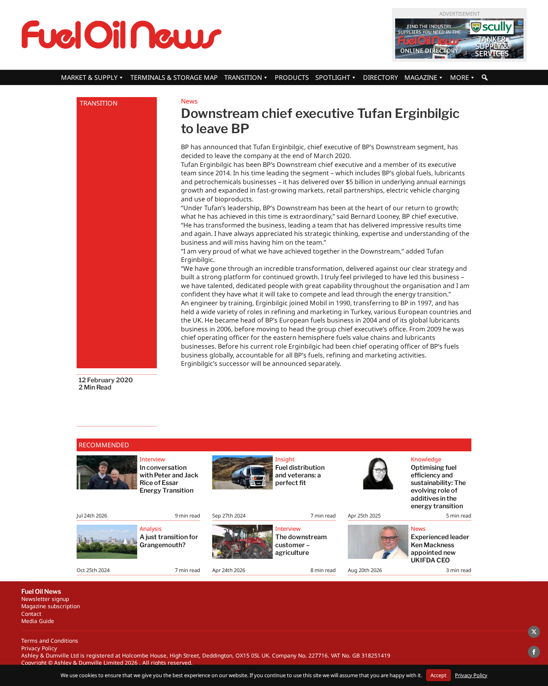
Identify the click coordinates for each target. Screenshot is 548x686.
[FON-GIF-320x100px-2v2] (459, 38)
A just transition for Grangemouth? (169, 540)
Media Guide (37, 621)
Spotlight (332, 77)
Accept (438, 675)
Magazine (420, 77)
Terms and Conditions (49, 640)
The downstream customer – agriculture (301, 544)
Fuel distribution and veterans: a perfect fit (300, 475)
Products (292, 77)
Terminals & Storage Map (174, 77)
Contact (31, 613)
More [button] (459, 77)
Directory (380, 77)
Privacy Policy (39, 648)
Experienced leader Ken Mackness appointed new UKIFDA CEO (440, 548)
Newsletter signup (45, 599)
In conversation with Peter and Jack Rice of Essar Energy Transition (169, 479)
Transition (243, 77)
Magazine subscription (50, 606)
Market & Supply (89, 77)
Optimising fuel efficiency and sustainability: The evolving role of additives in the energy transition (438, 487)
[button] (485, 77)
